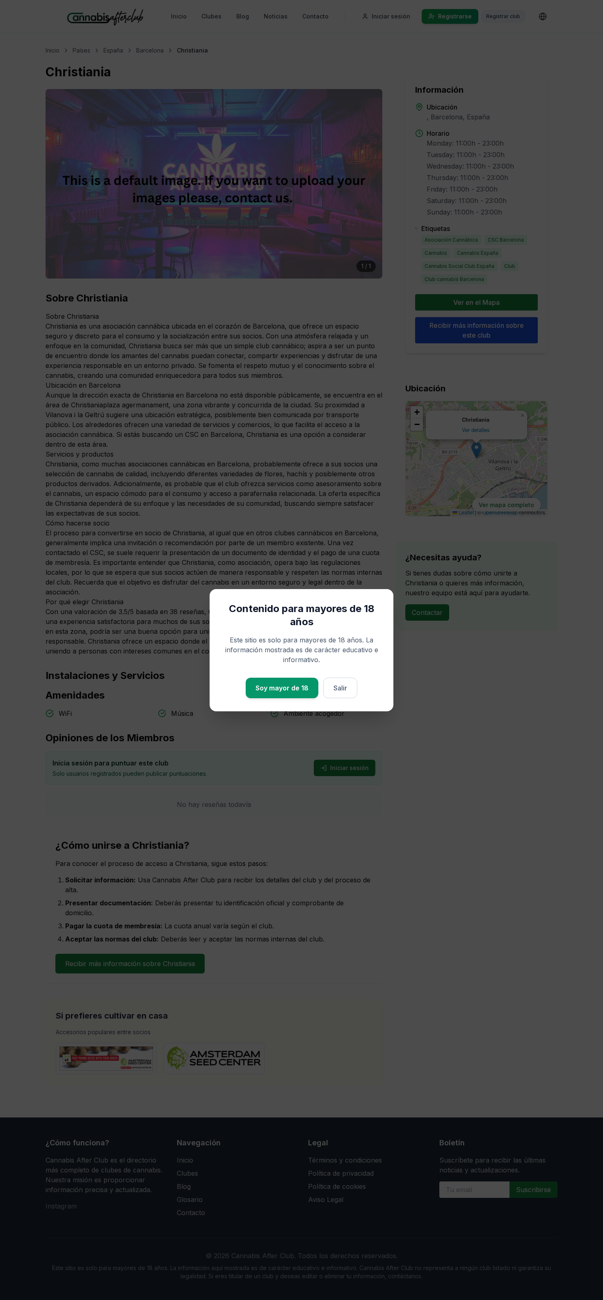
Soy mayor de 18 (282, 688)
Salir (340, 688)
